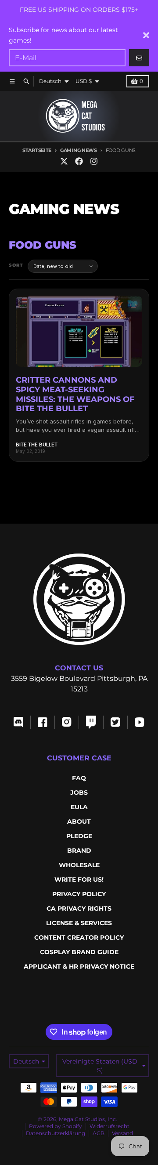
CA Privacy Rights (79, 908)
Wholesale (79, 865)
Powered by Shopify (55, 1126)
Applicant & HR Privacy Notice (79, 966)
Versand (122, 1133)
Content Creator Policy (79, 937)
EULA (79, 807)
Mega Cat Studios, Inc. (88, 1119)
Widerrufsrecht (109, 1126)
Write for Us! (79, 879)
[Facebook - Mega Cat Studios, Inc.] (79, 161)
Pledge (79, 836)
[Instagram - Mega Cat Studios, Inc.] (94, 161)
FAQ (79, 778)
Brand (79, 850)
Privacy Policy (79, 894)
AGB (98, 1133)
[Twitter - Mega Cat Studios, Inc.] (64, 161)
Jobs (79, 792)
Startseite (36, 150)
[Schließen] (146, 35)
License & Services (79, 923)
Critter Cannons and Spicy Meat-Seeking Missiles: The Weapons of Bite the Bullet (75, 394)
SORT (16, 265)
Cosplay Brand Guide (79, 952)
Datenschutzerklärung (55, 1133)
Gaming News (78, 150)
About (79, 821)
